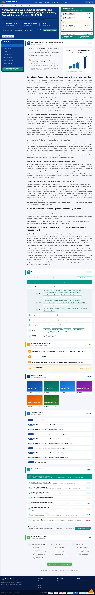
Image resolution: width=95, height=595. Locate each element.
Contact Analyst (84, 368)
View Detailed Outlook (49, 30)
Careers (39, 585)
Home (36, 2)
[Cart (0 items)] (89, 2)
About (40, 2)
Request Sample (8, 63)
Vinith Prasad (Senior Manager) (50, 18)
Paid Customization (8, 60)
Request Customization (83, 528)
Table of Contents (8, 57)
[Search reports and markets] (86, 2)
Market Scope (7, 48)
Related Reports (7, 54)
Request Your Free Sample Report (60, 564)
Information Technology (15, 5)
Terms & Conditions (81, 580)
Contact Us (40, 587)
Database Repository (62, 580)
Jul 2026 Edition (34, 44)
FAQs (5, 51)
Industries (7, 5)
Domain (66, 2)
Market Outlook (8, 45)
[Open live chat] (91, 591)
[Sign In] (92, 2)
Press (58, 583)
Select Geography (9, 36)
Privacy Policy (80, 583)
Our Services (41, 583)
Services (47, 2)
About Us (40, 580)
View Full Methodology (85, 277)
